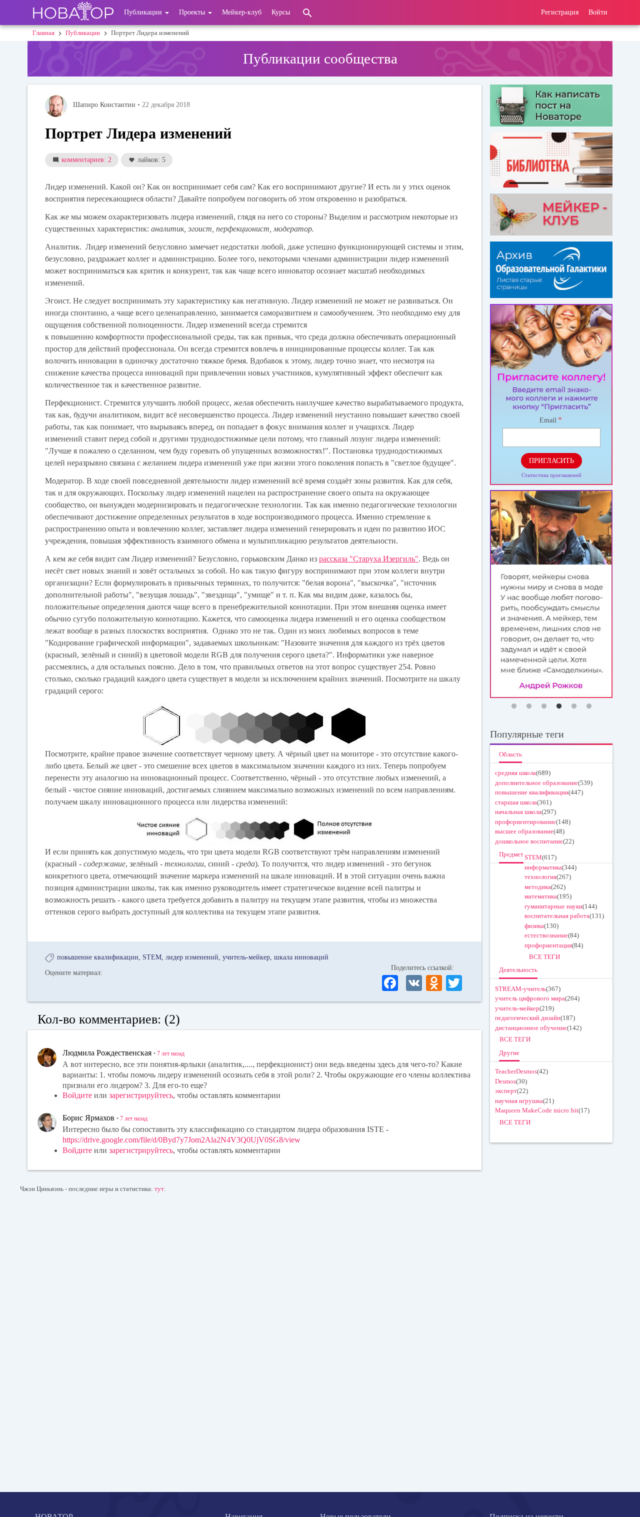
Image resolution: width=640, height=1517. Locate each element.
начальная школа (518, 812)
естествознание (546, 935)
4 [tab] (559, 707)
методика (537, 886)
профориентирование (525, 822)
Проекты (193, 12)
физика (534, 926)
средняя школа (515, 772)
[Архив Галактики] (551, 270)
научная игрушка (519, 1100)
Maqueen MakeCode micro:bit (536, 1110)
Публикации (144, 12)
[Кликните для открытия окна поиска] (307, 12)
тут (159, 1188)
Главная (43, 32)
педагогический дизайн (527, 1018)
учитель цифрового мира (530, 998)
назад (170, 1053)
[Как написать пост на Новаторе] (551, 105)
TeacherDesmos (516, 1071)
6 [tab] (589, 707)
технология (540, 876)
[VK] (414, 982)
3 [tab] (544, 707)
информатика (543, 867)
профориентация (548, 945)
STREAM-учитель (520, 988)
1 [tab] (514, 707)
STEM (152, 957)
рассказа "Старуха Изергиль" (368, 558)
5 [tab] (574, 707)
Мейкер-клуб (242, 12)
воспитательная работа (557, 916)
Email (548, 420)
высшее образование (524, 831)
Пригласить (551, 460)
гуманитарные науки (553, 906)
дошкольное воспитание (529, 841)
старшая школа (516, 802)
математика (540, 896)
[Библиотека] (551, 159)
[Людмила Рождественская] (47, 1057)
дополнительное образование (536, 782)
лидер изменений (192, 957)
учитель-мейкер (246, 957)
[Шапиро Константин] (56, 106)
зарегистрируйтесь (141, 1095)
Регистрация (559, 12)
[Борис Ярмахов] (47, 1122)
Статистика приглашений (552, 475)
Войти (598, 12)
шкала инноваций (301, 957)
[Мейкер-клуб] (551, 215)
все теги (544, 956)
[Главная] (73, 12)
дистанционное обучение (531, 1028)
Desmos (505, 1081)
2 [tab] (529, 707)
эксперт (506, 1090)
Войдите (77, 1095)
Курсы (281, 12)
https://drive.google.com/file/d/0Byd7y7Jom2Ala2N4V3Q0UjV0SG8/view (181, 1140)
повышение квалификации (97, 957)
